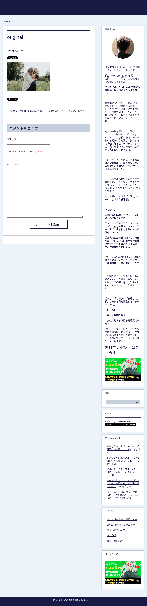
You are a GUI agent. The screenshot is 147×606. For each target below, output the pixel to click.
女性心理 (111, 535)
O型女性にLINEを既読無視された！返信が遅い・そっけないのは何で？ (48, 111)
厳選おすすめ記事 (116, 530)
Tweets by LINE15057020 (118, 421)
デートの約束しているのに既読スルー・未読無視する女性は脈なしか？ (123, 483)
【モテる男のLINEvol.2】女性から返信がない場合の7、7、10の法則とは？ (123, 495)
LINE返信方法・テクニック (121, 525)
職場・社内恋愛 (115, 541)
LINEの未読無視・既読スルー (122, 519)
